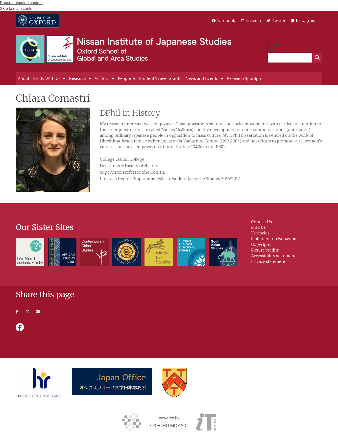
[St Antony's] (174, 382)
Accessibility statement (273, 255)
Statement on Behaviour (274, 238)
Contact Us (261, 221)
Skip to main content (18, 8)
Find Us (258, 227)
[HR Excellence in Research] (40, 382)
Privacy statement (268, 261)
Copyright (261, 244)
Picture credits (265, 250)
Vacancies (260, 232)
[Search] (317, 58)
